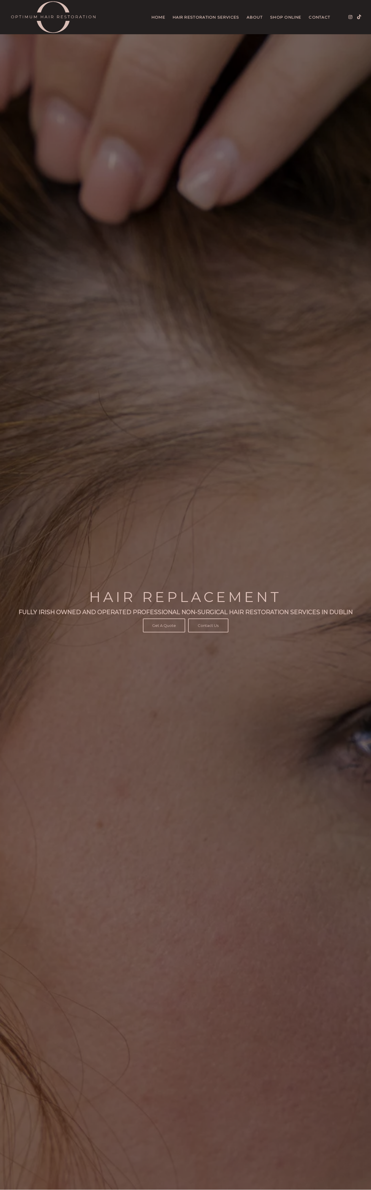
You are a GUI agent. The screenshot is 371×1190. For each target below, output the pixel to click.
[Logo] (53, 17)
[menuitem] (158, 17)
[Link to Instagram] (350, 16)
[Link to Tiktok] (359, 16)
